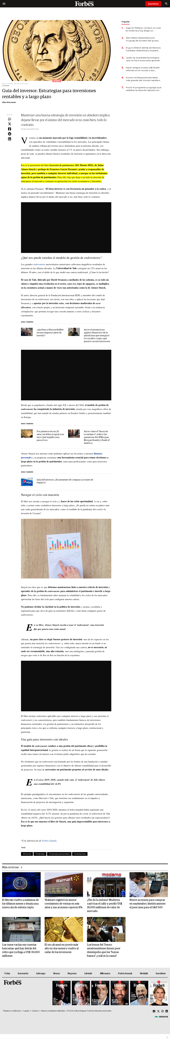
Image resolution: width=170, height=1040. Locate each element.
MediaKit (144, 973)
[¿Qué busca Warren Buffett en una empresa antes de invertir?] (27, 332)
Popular (126, 21)
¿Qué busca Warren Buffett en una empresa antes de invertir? (50, 333)
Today (7, 973)
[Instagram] (162, 1011)
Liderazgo (40, 973)
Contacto (35, 1011)
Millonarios (105, 973)
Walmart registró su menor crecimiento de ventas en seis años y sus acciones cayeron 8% (63, 904)
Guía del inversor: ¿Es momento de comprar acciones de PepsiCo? (65, 481)
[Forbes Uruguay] (85, 3)
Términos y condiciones (12, 1011)
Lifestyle (88, 973)
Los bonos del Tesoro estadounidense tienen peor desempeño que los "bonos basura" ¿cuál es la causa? (103, 950)
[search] (166, 3)
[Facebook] (9, 129)
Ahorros (27, 854)
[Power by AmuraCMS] (161, 1016)
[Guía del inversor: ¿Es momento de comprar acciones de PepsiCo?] (27, 482)
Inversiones (80, 854)
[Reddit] (9, 134)
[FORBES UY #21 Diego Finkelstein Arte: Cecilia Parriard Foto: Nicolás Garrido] (119, 993)
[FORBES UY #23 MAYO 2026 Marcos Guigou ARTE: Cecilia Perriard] (81, 993)
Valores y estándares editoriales (53, 1011)
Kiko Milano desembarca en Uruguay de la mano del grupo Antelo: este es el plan (142, 39)
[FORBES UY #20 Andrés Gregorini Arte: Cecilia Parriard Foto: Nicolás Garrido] (139, 993)
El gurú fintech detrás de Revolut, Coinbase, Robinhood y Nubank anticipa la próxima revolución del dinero (143, 49)
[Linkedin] (9, 139)
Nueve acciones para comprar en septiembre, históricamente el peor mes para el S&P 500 (147, 904)
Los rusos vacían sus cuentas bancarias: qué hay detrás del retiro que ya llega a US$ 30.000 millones (21, 950)
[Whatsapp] (9, 119)
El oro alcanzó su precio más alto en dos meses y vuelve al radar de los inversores (62, 948)
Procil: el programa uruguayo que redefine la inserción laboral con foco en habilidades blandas (143, 89)
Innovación (23, 973)
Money (56, 973)
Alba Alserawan (9, 102)
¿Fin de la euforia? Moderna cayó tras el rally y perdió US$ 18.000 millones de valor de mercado (104, 905)
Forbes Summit (125, 973)
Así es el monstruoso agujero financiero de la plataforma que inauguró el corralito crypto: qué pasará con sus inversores (97, 336)
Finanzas (40, 854)
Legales (26, 1011)
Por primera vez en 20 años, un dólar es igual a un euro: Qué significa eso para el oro (50, 435)
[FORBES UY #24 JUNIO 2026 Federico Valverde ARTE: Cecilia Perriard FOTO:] (61, 993)
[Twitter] (9, 124)
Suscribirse (153, 4)
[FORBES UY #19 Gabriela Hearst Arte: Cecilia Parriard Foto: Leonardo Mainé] (158, 993)
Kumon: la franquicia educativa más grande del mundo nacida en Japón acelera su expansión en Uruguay (143, 79)
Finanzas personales (59, 854)
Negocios (72, 973)
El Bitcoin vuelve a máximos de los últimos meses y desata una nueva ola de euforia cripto (20, 904)
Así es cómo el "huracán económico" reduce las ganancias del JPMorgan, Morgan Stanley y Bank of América (97, 437)
